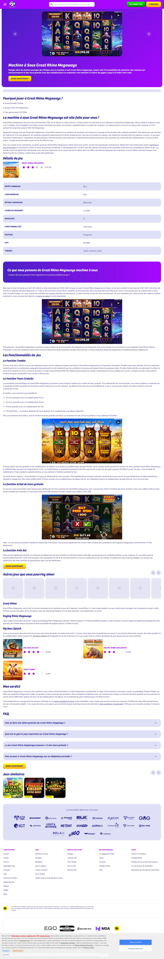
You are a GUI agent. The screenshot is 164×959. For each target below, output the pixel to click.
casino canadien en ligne (64, 701)
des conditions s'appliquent (111, 704)
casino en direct (43, 296)
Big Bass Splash (40, 636)
